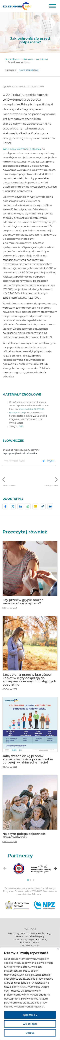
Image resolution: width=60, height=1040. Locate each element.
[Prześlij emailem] (35, 506)
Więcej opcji (30, 1023)
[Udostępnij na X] (13, 506)
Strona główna (12, 59)
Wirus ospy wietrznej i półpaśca (21, 149)
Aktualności (42, 59)
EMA (20, 426)
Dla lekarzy (28, 59)
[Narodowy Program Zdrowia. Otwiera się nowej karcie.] (44, 905)
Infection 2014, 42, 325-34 (31, 409)
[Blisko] (57, 949)
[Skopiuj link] (43, 506)
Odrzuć (30, 1032)
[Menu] (52, 6)
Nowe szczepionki (28, 70)
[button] (28, 880)
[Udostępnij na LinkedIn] (20, 506)
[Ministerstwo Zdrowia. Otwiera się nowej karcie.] (16, 905)
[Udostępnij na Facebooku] (5, 506)
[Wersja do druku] (50, 506)
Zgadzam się (30, 1014)
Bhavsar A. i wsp (17, 412)
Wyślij (50, 460)
